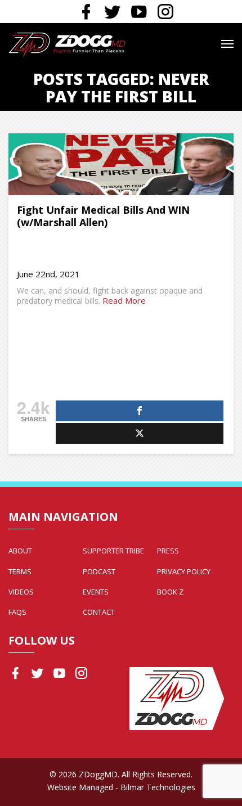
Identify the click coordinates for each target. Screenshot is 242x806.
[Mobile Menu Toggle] (227, 44)
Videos (21, 592)
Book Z (170, 592)
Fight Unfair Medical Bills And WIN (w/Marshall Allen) (103, 216)
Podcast (99, 571)
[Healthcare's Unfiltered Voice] (67, 44)
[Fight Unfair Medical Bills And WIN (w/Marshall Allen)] (121, 164)
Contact (99, 612)
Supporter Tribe (113, 551)
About (20, 551)
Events (96, 592)
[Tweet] (139, 433)
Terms (20, 571)
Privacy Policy (183, 571)
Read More (124, 300)
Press (168, 551)
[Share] (139, 410)
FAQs (17, 612)
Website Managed (80, 787)
